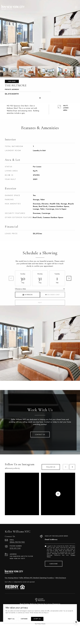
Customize (24, 619)
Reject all (11, 619)
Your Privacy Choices (40, 624)
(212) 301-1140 (15, 548)
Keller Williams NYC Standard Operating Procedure (37, 578)
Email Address (51, 539)
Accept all (37, 619)
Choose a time (20, 289)
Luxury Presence (53, 604)
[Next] (69, 278)
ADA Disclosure (61, 578)
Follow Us (50, 467)
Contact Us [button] (40, 434)
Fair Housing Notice (11, 578)
